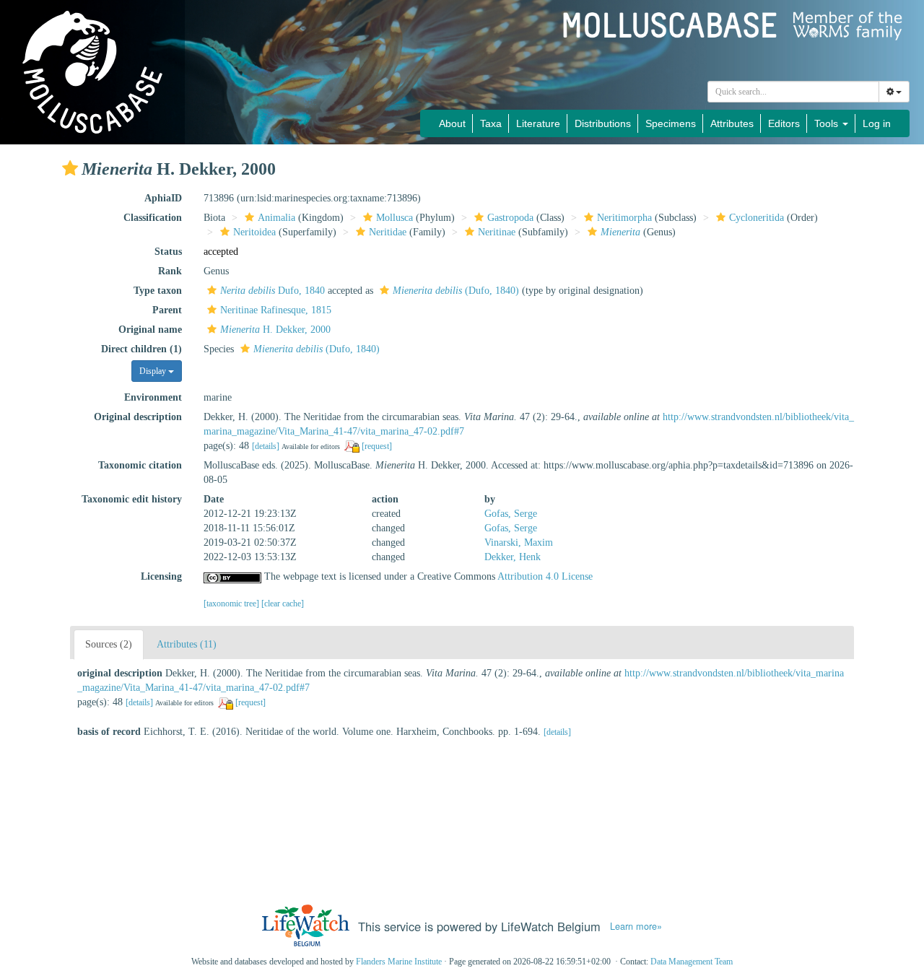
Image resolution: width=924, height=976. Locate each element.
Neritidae (387, 232)
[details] (265, 446)
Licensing (161, 576)
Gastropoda (510, 217)
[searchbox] (793, 92)
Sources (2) (108, 644)
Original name (150, 329)
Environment (153, 397)
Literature (538, 123)
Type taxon (158, 290)
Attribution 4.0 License (545, 576)
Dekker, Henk (512, 557)
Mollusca (394, 217)
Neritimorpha (624, 217)
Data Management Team (691, 962)
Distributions (603, 123)
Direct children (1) (141, 349)
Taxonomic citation (140, 465)
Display (153, 371)
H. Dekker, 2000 (275, 329)
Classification (152, 217)
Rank (170, 271)
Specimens (670, 123)
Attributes (732, 123)
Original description (138, 416)
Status (168, 251)
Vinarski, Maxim (518, 542)
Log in (877, 123)
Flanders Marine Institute (399, 962)
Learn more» (636, 926)
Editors (784, 123)
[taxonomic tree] (232, 603)
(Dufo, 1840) (456, 290)
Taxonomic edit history (132, 499)
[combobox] (793, 92)
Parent (167, 310)
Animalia (276, 217)
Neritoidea (254, 232)
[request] (377, 446)
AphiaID (163, 198)
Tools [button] (827, 123)
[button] (70, 168)
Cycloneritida (756, 217)
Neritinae (496, 232)
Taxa (491, 123)
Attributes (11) (187, 644)
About (452, 123)
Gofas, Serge (510, 513)
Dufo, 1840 (272, 290)
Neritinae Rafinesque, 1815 (275, 310)
